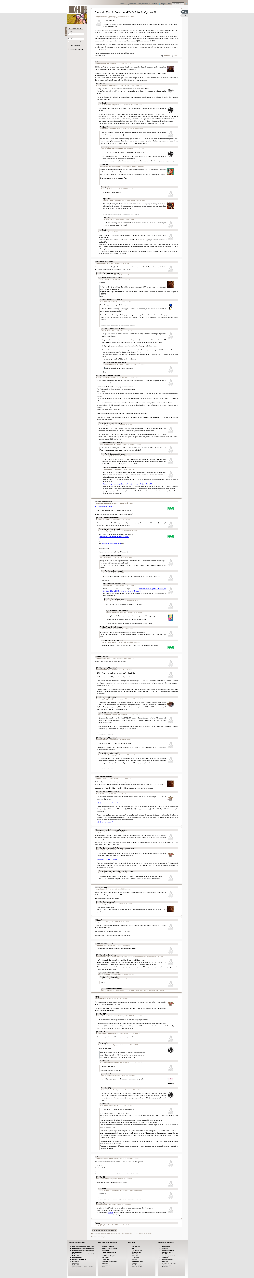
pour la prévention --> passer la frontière (82, 1266)
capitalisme (105, 1263)
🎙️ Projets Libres (165, 4)
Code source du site (167, 1265)
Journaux (132, 4)
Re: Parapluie (75, 1255)
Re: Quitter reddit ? (77, 1252)
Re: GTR (103, 1014)
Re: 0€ (102, 1177)
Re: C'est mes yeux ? (107, 902)
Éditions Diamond (136, 1252)
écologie (104, 1266)
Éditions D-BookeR (137, 1250)
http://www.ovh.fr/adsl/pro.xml (107, 859)
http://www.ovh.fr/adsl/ (105, 822)
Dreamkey (103, 63)
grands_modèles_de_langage (109, 1248)
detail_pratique (104, 503)
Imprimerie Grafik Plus (137, 1266)
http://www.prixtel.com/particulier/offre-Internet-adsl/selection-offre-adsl (127, 484)
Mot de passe (71, 37)
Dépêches (123, 4)
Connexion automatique (76, 42)
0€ (97, 1156)
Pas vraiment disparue (104, 777)
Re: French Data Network (109, 518)
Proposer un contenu (76, 28)
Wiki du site (165, 1257)
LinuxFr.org (77, 14)
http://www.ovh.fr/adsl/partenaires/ (108, 803)
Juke (109, 364)
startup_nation (106, 1265)
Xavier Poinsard (104, 658)
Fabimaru (106, 104)
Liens (139, 4)
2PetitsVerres (104, 1158)
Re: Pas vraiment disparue (109, 791)
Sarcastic (107, 557)
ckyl (108, 189)
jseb (103, 275)
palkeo (104, 85)
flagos (103, 793)
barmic (109, 1075)
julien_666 (103, 1225)
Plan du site (165, 1266)
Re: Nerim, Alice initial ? (108, 668)
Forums (145, 4)
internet (112, 17)
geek (98, 1223)
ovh (106, 17)
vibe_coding (105, 1257)
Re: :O (102, 83)
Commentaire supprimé (104, 943)
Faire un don (165, 1248)
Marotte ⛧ (115, 612)
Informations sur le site (167, 1252)
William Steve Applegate (110, 714)
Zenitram (104, 1015)
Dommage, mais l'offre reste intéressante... (111, 830)
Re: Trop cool (75, 1261)
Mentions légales (166, 1246)
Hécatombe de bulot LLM (79, 1259)
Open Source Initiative (138, 1265)
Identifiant (71, 32)
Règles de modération (167, 1259)
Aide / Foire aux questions (168, 1254)
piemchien (103, 832)
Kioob (106, 166)
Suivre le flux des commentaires (105, 1230)
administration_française (108, 1255)
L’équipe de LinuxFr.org (168, 1250)
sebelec (102, 921)
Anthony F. (105, 956)
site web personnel (111, 85)
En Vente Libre (135, 1257)
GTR (97, 997)
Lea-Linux (134, 1263)
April (133, 1248)
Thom (110, 200)
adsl (116, 17)
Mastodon (111, 1158)
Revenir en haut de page (98, 1236)
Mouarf (99, 920)
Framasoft (134, 1259)
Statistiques (165, 1261)
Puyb (103, 377)
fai (109, 17)
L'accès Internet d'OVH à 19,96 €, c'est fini (132, 12)
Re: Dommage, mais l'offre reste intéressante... (117, 848)
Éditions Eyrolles (136, 1254)
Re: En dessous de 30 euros (110, 273)
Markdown (167, 55)
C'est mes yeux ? (102, 887)
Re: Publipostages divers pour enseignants (83, 1248)
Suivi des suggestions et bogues (170, 1255)
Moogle (102, 263)
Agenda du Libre (136, 1246)
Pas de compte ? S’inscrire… (77, 49)
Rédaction (153, 4)
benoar (110, 585)
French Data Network (104, 501)
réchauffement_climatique (109, 1252)
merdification (105, 1250)
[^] (97, 83)
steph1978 (110, 330)
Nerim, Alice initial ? (103, 656)
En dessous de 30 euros (104, 262)
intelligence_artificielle (108, 1246)
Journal (99, 12)
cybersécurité (105, 1259)
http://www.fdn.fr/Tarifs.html (104, 506)
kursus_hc (103, 889)
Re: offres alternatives (108, 955)
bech (105, 231)
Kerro (106, 1105)
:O (97, 62)
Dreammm (105, 519)
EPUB (175, 55)
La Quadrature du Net (137, 1261)
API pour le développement (169, 1263)
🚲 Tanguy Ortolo (107, 699)
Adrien (109, 572)
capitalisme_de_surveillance (109, 1261)
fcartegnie (106, 279)
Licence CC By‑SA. (129, 16)
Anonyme (103, 16)
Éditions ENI (135, 1255)
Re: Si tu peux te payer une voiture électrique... (84, 1246)
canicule (104, 1254)
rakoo (106, 128)
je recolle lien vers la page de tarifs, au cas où (114, 536)
